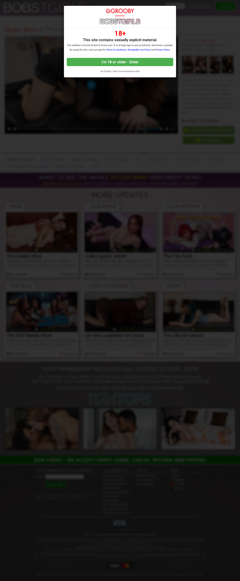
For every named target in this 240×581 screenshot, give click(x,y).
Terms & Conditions (116, 50)
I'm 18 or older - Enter (120, 62)
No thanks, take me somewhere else (120, 71)
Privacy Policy (163, 50)
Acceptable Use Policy (139, 50)
